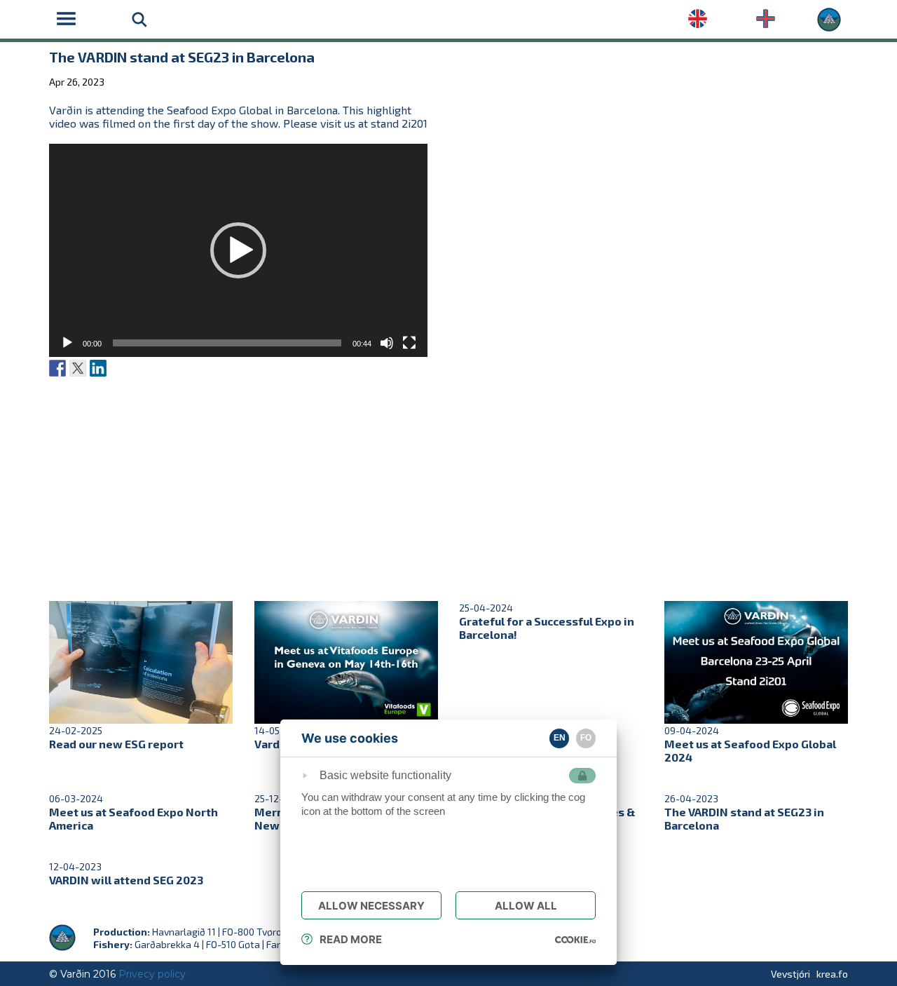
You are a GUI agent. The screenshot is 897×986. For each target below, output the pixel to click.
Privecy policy (152, 974)
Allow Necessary (371, 905)
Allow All (526, 905)
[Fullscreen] (409, 343)
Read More (351, 939)
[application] (238, 250)
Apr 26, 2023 (76, 82)
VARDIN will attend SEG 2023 (126, 879)
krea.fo (832, 974)
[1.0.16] (575, 938)
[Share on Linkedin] (98, 368)
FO (585, 738)
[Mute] (387, 343)
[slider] (227, 342)
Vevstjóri (790, 974)
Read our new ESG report (116, 743)
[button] (238, 250)
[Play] (67, 343)
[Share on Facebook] (57, 368)
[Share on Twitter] (77, 368)
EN (560, 738)
